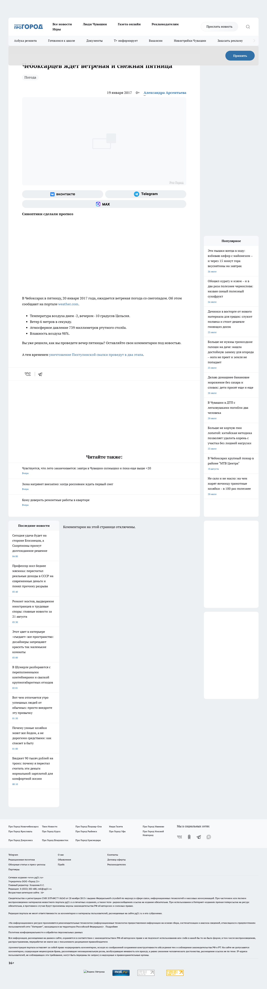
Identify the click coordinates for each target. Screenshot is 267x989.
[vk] (28, 374)
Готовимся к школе (61, 41)
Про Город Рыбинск (86, 831)
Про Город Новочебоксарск (23, 826)
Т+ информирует (126, 41)
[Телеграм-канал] (145, 194)
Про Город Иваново (153, 826)
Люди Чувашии (95, 24)
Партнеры (14, 869)
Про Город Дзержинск (20, 840)
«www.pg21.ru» (35, 877)
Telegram (13, 854)
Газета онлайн (129, 24)
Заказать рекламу (230, 41)
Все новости (62, 24)
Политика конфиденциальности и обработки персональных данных (45, 932)
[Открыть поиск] (248, 27)
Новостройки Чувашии (190, 41)
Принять (240, 56)
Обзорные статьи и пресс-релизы (26, 864)
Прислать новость (219, 26)
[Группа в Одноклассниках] (189, 837)
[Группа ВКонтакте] (62, 194)
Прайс (61, 864)
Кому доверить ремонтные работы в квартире (56, 502)
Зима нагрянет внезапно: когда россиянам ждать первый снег (67, 486)
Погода (30, 77)
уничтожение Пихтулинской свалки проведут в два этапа (96, 354)
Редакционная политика (21, 859)
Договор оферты (116, 859)
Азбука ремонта (25, 41)
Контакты (112, 854)
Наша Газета (116, 826)
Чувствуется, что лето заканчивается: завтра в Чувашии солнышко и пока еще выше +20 (86, 470)
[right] (254, 41)
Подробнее (112, 926)
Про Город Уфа (117, 831)
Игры (57, 29)
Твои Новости (49, 826)
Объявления (64, 859)
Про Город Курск (51, 831)
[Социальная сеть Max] (104, 204)
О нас (61, 854)
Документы (94, 41)
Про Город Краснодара (88, 840)
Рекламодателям (165, 24)
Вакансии (155, 41)
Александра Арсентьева (165, 92)
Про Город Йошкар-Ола (88, 826)
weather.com (68, 304)
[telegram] (41, 374)
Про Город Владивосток (55, 840)
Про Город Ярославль (20, 831)
